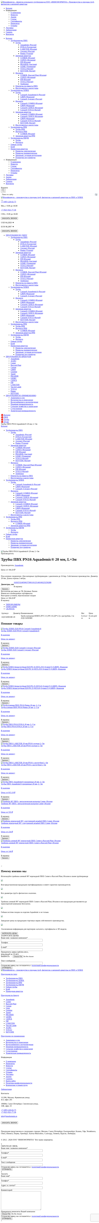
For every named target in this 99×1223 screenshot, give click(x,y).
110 (32, 582)
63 (26, 582)
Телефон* (5, 1153)
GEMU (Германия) (28, 66)
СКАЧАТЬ (10, 609)
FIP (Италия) (25, 62)
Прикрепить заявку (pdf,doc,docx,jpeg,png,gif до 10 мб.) (14, 953)
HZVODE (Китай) (27, 71)
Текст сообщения (8, 961)
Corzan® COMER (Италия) (31, 103)
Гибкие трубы (16, 145)
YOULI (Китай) (26, 69)
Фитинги (19, 73)
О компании (16, 13)
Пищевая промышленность (22, 404)
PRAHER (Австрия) (28, 64)
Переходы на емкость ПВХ (26, 86)
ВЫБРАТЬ (5, 956)
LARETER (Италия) (28, 49)
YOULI (14, 389)
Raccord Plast (16, 365)
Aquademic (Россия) (28, 45)
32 (20, 582)
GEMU (13, 378)
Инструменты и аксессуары (26, 88)
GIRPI (13, 370)
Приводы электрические (25, 151)
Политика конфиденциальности (19, 1083)
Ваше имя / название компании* (14, 938)
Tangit (13, 374)
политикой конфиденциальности (45, 965)
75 (28, 582)
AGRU (13, 361)
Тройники (24, 84)
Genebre (14, 372)
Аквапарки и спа (18, 398)
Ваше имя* (5, 1176)
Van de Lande (16, 387)
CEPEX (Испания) (27, 60)
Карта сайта (11, 1081)
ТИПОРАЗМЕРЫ (13, 604)
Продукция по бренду (10, 995)
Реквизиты (15, 23)
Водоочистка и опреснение (22, 400)
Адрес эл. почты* (8, 1185)
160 (41, 582)
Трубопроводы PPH (19, 127)
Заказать (5, 589)
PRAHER (14, 376)
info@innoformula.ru (9, 1116)
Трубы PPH (20, 129)
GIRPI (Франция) (27, 97)
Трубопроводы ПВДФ (20, 138)
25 (19, 582)
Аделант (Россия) (27, 51)
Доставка (9, 28)
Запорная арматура (23, 56)
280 (49, 582)
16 (15, 582)
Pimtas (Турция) (26, 53)
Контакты (10, 34)
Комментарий (6, 1190)
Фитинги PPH (21, 132)
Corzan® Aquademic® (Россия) (32, 95)
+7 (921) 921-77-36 (8, 210)
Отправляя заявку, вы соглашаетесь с (30, 965)
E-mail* (4, 947)
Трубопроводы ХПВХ (20, 90)
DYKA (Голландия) (28, 47)
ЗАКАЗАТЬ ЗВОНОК (9, 218)
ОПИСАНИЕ (11, 607)
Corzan (13, 367)
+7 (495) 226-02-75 (8, 202)
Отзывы (14, 26)
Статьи (13, 19)
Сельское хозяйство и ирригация (24, 406)
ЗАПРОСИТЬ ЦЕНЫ (9, 933)
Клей (13, 147)
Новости (14, 15)
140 (38, 582)
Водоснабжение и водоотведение (24, 402)
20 (17, 582)
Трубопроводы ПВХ (19, 40)
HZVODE (15, 393)
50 (24, 582)
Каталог (9, 8)
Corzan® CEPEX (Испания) (31, 108)
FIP (12, 383)
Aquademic (15, 359)
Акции (13, 17)
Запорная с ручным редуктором (28, 155)
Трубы (18, 43)
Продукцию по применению (13, 1036)
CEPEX (14, 380)
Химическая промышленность (23, 411)
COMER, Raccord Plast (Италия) (33, 75)
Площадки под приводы (25, 158)
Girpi (8, 1008)
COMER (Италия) (27, 58)
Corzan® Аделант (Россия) (31, 99)
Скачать (9, 32)
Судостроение (16, 409)
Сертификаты (16, 21)
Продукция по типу (9, 974)
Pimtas (13, 391)
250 (47, 582)
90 (30, 582)
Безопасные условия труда (17, 1085)
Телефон (4, 943)
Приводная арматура (19, 149)
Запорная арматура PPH (25, 136)
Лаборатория (11, 30)
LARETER (15, 385)
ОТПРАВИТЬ (6, 968)
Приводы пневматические (26, 153)
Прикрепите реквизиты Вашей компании (18, 1211)
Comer (13, 363)
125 (35, 582)
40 (22, 582)
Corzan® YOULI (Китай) (30, 110)
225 (44, 582)
